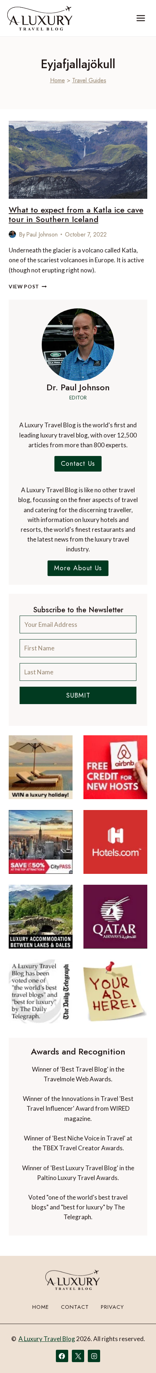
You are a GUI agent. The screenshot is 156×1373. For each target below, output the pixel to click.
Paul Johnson (42, 234)
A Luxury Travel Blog (47, 1339)
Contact (75, 1307)
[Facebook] (62, 1356)
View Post (28, 286)
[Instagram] (94, 1356)
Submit (78, 695)
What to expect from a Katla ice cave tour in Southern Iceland (76, 214)
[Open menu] (140, 18)
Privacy (112, 1307)
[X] (78, 1356)
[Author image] (12, 234)
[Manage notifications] (136, 1354)
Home (57, 80)
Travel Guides (89, 80)
